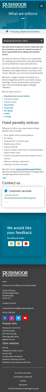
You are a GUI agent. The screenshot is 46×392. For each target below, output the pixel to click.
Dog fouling (9, 105)
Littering (7, 116)
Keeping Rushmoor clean (16, 41)
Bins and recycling (9, 334)
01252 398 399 (12, 195)
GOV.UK (5, 348)
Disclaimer (23, 385)
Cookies (23, 381)
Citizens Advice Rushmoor (12, 356)
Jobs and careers (8, 331)
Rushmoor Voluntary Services (13, 359)
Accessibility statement (23, 377)
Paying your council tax (11, 328)
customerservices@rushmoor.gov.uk (21, 198)
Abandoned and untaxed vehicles (17, 96)
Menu (41, 6)
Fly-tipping (8, 111)
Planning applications (10, 337)
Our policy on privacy (23, 373)
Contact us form (9, 303)
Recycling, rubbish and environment (25, 32)
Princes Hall (7, 353)
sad (26, 243)
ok (19, 243)
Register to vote (8, 339)
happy (11, 243)
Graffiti (7, 114)
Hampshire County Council (12, 351)
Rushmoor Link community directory (16, 362)
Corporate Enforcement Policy (28, 169)
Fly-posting (8, 108)
